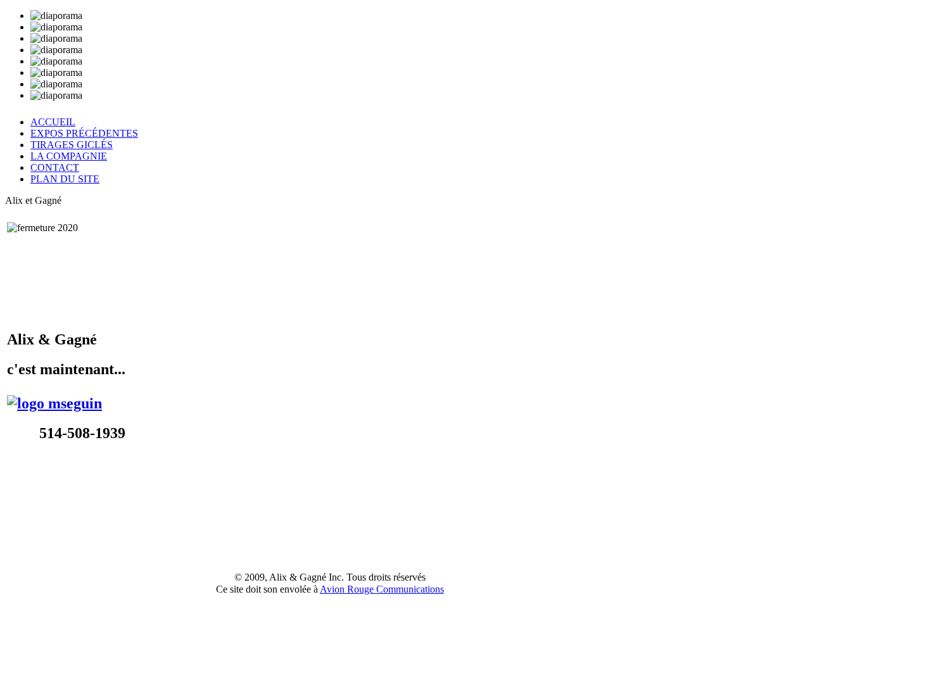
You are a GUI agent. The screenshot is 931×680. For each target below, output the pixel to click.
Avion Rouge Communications (382, 589)
